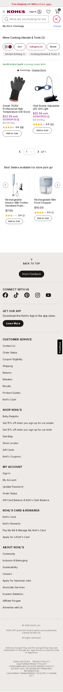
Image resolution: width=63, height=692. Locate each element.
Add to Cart (12, 133)
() (22, 127)
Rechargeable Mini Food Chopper (45, 201)
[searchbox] (26, 19)
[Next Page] (38, 152)
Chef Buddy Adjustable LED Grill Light (46, 107)
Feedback (59, 347)
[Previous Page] (20, 152)
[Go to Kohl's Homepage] (16, 11)
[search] (7, 19)
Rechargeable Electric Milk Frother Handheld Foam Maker (16, 202)
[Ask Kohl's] (56, 19)
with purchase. (31, 4)
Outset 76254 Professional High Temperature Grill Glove (16, 108)
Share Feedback (31, 274)
